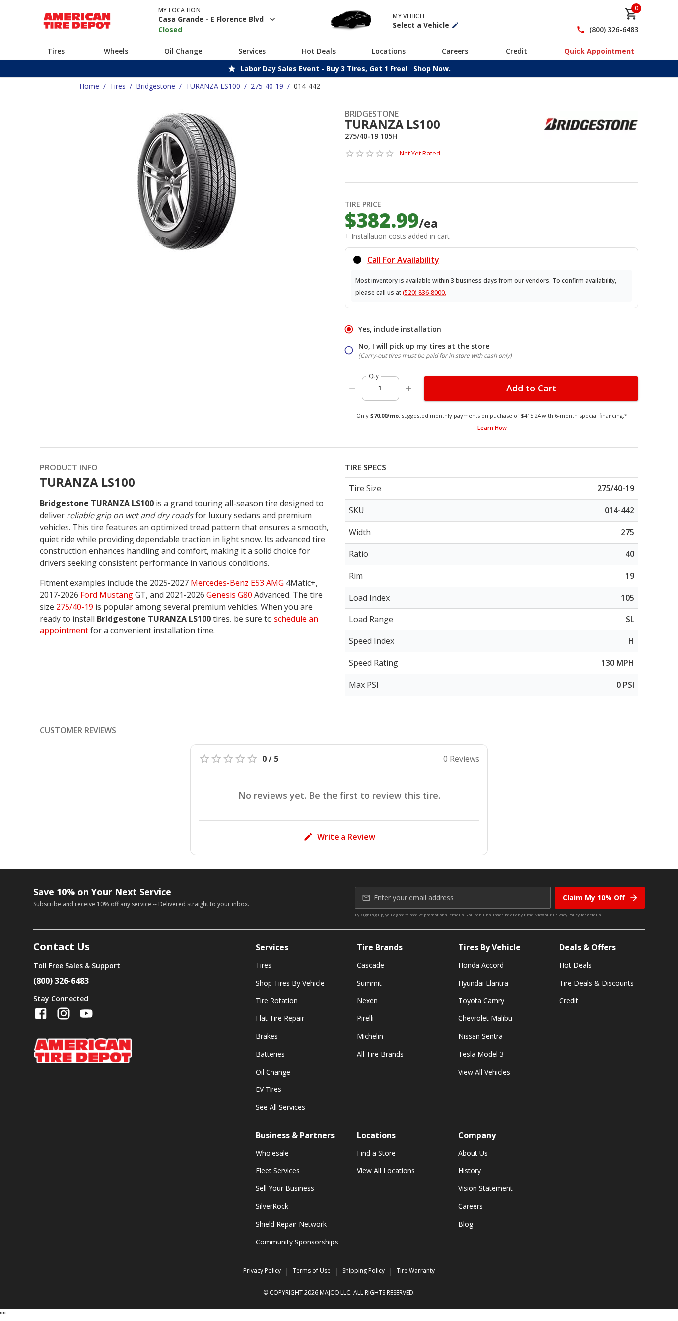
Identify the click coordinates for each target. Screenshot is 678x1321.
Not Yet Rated (420, 153)
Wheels (116, 51)
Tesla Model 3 (481, 1054)
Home (89, 86)
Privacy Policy (566, 914)
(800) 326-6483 (613, 30)
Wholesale (272, 1153)
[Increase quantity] (408, 388)
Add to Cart (531, 388)
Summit (369, 983)
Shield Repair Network (291, 1224)
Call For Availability (403, 259)
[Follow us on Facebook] (40, 1013)
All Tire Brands (380, 1054)
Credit (516, 51)
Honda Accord (481, 965)
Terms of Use (312, 1270)
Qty (374, 376)
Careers (455, 51)
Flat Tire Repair (280, 1018)
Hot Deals (319, 51)
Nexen (367, 1000)
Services (252, 51)
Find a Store (376, 1153)
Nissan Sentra (480, 1036)
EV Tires (268, 1089)
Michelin (370, 1036)
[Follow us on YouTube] (86, 1013)
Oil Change (183, 51)
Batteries (270, 1054)
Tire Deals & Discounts (596, 983)
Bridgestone (155, 86)
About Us (473, 1153)
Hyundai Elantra (483, 983)
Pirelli (365, 1018)
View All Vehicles (484, 1072)
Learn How (492, 427)
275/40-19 (74, 606)
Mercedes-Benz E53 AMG (237, 582)
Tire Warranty (416, 1270)
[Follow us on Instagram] (63, 1013)
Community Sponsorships (297, 1241)
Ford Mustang (106, 594)
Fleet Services (278, 1170)
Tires (56, 51)
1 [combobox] (380, 387)
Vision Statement (485, 1188)
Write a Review (346, 836)
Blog (465, 1224)
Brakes (267, 1036)
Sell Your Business (285, 1188)
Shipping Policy (363, 1270)
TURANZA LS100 (213, 86)
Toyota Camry (481, 1000)
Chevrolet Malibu (485, 1018)
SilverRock (272, 1206)
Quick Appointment (599, 51)
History (469, 1170)
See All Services (280, 1107)
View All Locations (386, 1170)
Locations (389, 51)
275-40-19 (267, 86)
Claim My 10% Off (594, 897)
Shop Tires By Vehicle (290, 983)
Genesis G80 (229, 594)
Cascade (370, 965)
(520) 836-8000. (424, 292)
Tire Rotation (277, 1000)
